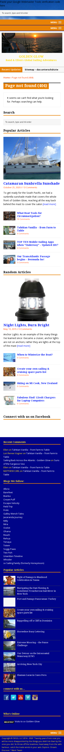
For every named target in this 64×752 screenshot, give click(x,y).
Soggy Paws (9, 549)
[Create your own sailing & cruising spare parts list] (9, 374)
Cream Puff (9, 499)
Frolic (6, 510)
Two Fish (7, 552)
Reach (6, 534)
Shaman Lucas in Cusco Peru (31, 675)
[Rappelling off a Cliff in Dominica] (9, 626)
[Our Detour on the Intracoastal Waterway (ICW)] (9, 659)
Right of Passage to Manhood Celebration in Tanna (32, 578)
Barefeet (8, 492)
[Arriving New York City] (9, 670)
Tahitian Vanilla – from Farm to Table (31, 449)
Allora (6, 488)
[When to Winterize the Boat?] (9, 360)
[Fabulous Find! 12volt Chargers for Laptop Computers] (9, 402)
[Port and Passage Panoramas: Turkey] (9, 604)
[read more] (49, 204)
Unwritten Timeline (13, 556)
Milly (5, 520)
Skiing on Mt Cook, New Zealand (37, 383)
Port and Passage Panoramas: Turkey (36, 599)
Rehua (6, 538)
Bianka (7, 495)
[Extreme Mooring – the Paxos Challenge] (9, 648)
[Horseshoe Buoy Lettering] (9, 637)
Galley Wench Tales (13, 513)
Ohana (7, 531)
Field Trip (8, 506)
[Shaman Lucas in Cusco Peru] (9, 680)
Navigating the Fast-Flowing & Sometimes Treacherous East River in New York (36, 591)
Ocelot (6, 527)
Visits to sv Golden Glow (27, 721)
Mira (5, 524)
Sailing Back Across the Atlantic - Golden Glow (26, 460)
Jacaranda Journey (13, 517)
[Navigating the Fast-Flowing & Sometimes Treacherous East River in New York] (9, 593)
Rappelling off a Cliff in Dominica (34, 620)
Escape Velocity (11, 503)
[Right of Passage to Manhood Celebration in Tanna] (9, 583)
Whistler (7, 559)
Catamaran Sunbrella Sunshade (31, 183)
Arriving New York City (29, 664)
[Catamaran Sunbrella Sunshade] (32, 177)
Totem (6, 545)
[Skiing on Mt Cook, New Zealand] (9, 388)
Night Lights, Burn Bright (26, 325)
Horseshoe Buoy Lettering (31, 631)
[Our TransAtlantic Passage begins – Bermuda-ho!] (9, 261)
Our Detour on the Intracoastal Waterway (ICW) (33, 654)
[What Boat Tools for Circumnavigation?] (9, 218)
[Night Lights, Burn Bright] (32, 319)
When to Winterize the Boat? (35, 354)
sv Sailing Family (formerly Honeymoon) (23, 563)
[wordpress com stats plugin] (9, 721)
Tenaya (7, 541)
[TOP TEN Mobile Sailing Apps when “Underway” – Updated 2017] (9, 247)
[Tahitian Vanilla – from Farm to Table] (9, 232)
